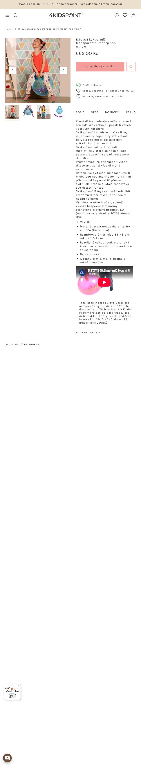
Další (63, 70)
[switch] (12, 696)
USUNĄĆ (102, 322)
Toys (93, 322)
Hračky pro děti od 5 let (115, 316)
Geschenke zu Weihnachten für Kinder (105, 309)
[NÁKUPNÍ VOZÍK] (133, 15)
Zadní (12, 70)
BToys (111, 302)
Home (9, 29)
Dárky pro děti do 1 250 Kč (110, 306)
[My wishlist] (125, 15)
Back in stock (96, 302)
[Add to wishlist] (130, 66)
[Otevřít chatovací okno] (7, 758)
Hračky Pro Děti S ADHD (96, 319)
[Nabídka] (18, 686)
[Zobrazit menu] (7, 15)
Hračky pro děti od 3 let (96, 312)
